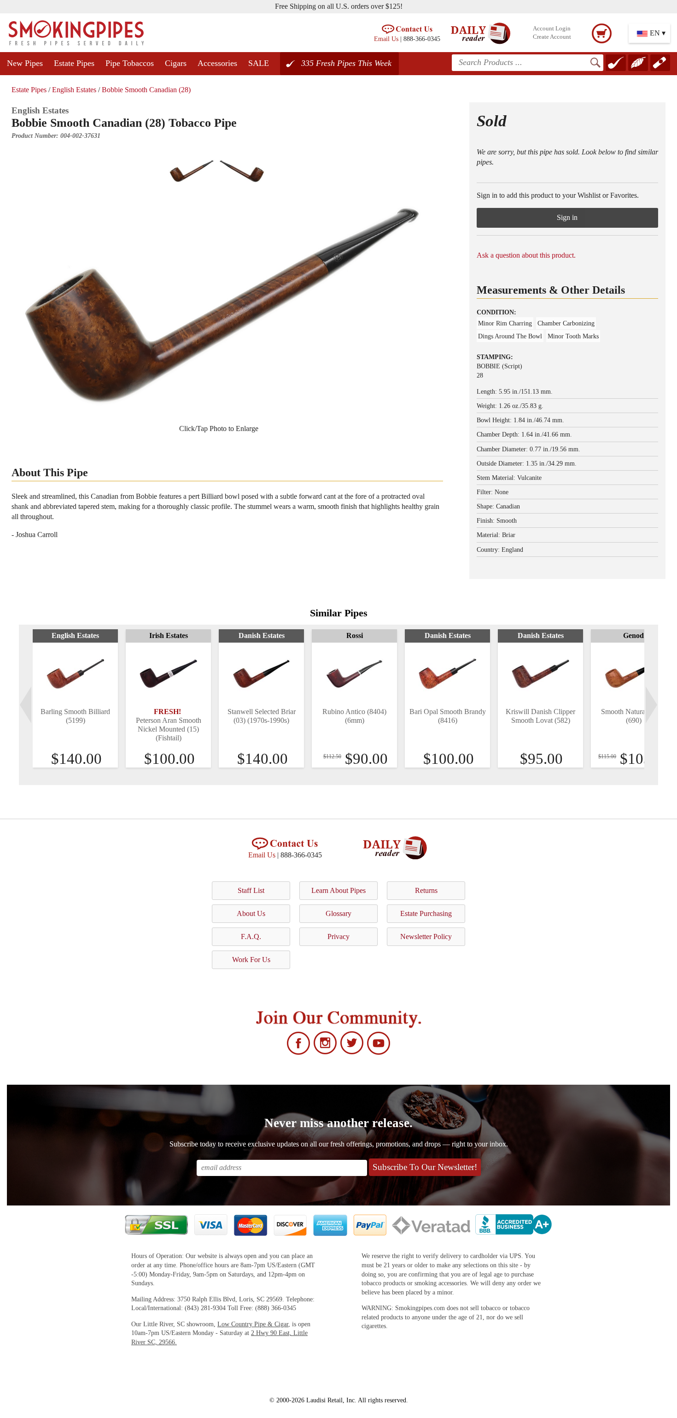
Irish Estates (168, 635)
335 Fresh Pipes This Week (346, 63)
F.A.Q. (251, 936)
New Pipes (25, 63)
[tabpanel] (75, 698)
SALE (258, 63)
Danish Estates (262, 635)
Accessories (217, 63)
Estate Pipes (74, 63)
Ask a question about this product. (526, 255)
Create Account (552, 37)
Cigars (176, 63)
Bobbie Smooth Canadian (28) (146, 90)
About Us (251, 913)
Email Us (386, 38)
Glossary (338, 913)
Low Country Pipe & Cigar (252, 1324)
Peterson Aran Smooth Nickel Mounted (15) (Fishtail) (168, 729)
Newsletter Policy (426, 936)
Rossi (354, 635)
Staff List (251, 890)
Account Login (552, 28)
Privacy (338, 936)
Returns (426, 890)
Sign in (567, 217)
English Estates (74, 90)
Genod (633, 635)
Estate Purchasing (426, 913)
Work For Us (251, 959)
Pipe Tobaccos (129, 63)
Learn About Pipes (338, 890)
